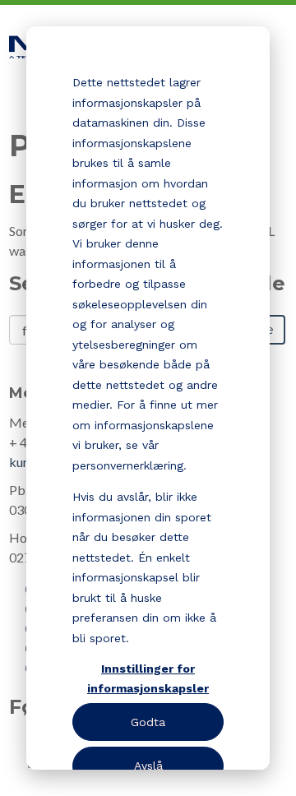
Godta (148, 722)
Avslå (148, 765)
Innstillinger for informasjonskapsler (148, 679)
